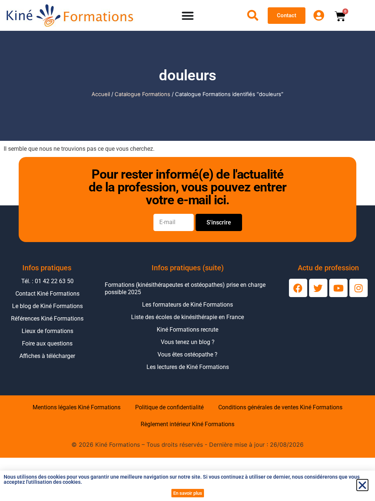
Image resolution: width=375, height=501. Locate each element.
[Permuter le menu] (187, 15)
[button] (362, 485)
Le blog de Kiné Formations (47, 306)
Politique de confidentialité (169, 407)
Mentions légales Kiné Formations (76, 407)
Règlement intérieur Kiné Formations (187, 424)
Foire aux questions (47, 343)
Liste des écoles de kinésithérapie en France (187, 317)
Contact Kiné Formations (47, 293)
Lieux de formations (47, 331)
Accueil (101, 94)
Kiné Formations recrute (187, 329)
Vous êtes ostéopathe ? (187, 354)
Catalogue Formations (142, 94)
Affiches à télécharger (47, 355)
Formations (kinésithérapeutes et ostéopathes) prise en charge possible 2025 (185, 288)
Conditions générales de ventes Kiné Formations (280, 407)
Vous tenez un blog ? (188, 342)
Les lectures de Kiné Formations (187, 366)
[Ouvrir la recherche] (252, 15)
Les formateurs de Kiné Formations (187, 304)
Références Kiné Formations (47, 318)
